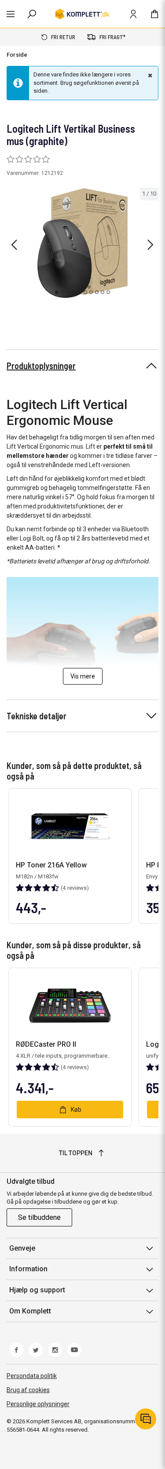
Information (28, 1269)
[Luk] (149, 75)
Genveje (22, 1248)
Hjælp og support (37, 1290)
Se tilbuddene (39, 1217)
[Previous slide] (14, 245)
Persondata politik (32, 1375)
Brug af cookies (28, 1389)
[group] (82, 243)
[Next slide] (150, 245)
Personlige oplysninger (38, 1403)
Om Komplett (30, 1311)
